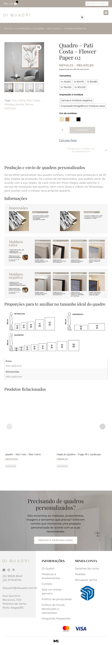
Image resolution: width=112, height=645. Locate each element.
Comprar (82, 130)
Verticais (10, 108)
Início (8, 28)
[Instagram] (8, 570)
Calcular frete (68, 140)
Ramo (29, 104)
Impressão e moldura (71, 94)
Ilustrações (23, 28)
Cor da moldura (68, 113)
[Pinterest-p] (13, 570)
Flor (14, 100)
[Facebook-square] (4, 570)
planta (19, 104)
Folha (21, 100)
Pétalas (9, 104)
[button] (106, 12)
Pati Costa (33, 100)
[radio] (66, 82)
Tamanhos (65, 75)
